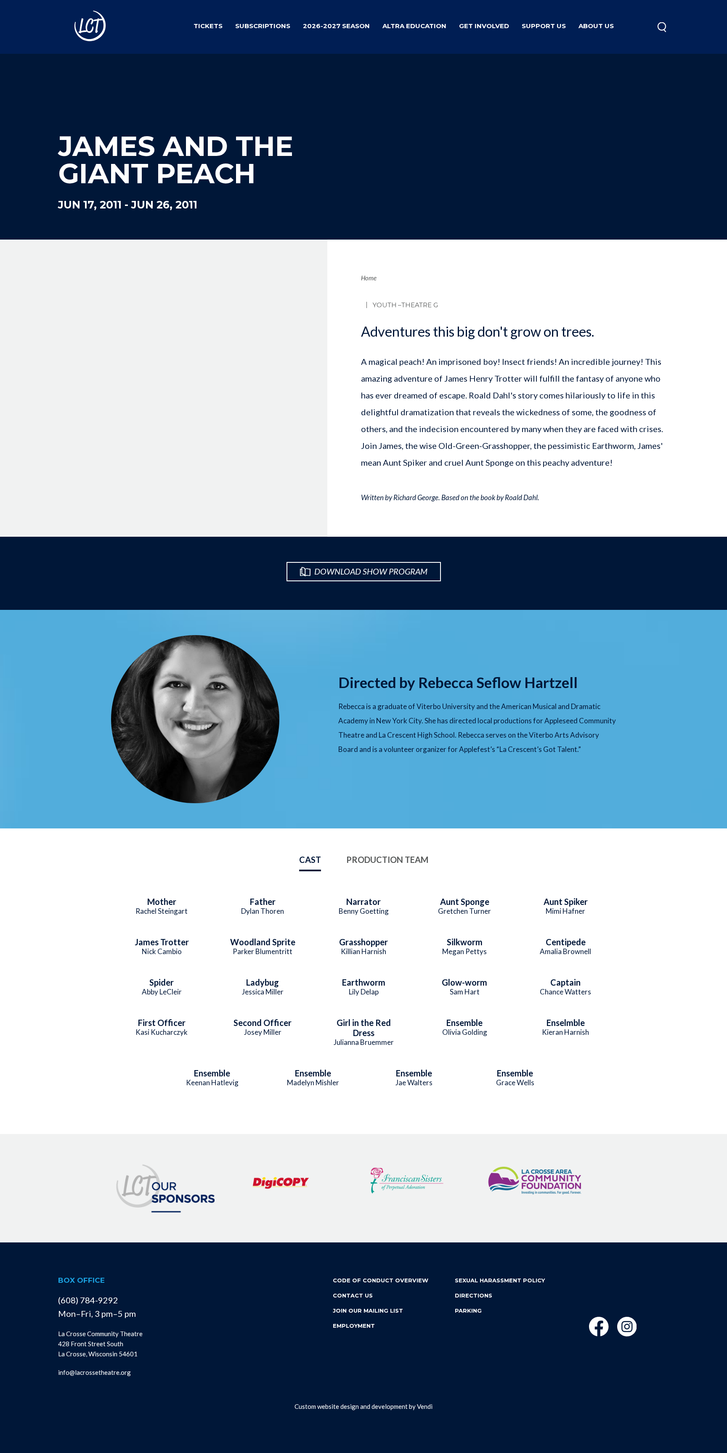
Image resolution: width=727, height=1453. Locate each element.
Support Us (544, 26)
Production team (387, 859)
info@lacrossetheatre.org (94, 1372)
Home (369, 278)
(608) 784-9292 (88, 1300)
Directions (473, 1295)
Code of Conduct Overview (380, 1280)
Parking (468, 1310)
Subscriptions (262, 26)
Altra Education (414, 26)
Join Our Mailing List (368, 1310)
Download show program (370, 571)
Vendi (424, 1406)
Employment (354, 1325)
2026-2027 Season (336, 26)
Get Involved (484, 26)
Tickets (208, 26)
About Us (596, 26)
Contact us (353, 1295)
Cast (310, 859)
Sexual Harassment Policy (500, 1280)
